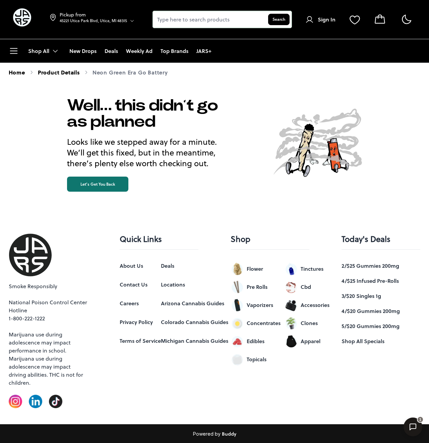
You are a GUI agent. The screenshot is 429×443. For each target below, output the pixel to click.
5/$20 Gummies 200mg (371, 326)
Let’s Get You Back (97, 184)
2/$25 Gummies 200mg (370, 265)
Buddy (229, 434)
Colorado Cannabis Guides (194, 322)
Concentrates (264, 323)
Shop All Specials (363, 341)
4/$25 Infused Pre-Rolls (370, 280)
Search (278, 19)
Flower (255, 268)
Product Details (59, 72)
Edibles (255, 341)
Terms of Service (140, 340)
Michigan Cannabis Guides (194, 340)
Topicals (256, 359)
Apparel (310, 341)
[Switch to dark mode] (406, 19)
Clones (309, 323)
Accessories (315, 305)
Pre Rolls (257, 287)
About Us (131, 265)
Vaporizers (260, 305)
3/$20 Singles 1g (361, 296)
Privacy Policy (136, 322)
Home (17, 72)
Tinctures (312, 268)
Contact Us (133, 284)
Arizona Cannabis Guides (192, 303)
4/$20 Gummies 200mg (371, 311)
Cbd (306, 287)
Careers (129, 303)
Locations (173, 284)
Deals (167, 265)
